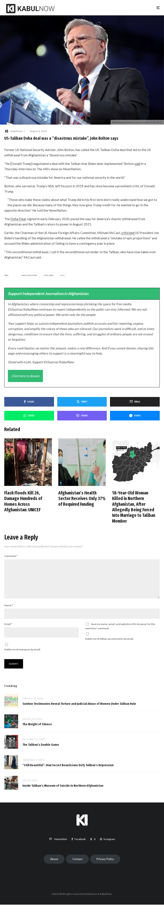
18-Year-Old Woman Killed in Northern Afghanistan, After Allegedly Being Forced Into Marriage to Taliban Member (133, 507)
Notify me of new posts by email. (22, 649)
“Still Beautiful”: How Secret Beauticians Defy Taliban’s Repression (68, 765)
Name (8, 605)
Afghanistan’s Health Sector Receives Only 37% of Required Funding (81, 498)
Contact (77, 859)
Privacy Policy (105, 859)
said (137, 164)
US (63, 275)
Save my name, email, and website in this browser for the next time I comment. (120, 626)
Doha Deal (18, 219)
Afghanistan (30, 275)
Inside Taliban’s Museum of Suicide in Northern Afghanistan (62, 786)
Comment (11, 556)
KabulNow (16, 131)
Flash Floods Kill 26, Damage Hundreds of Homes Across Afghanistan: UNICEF (23, 501)
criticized (128, 233)
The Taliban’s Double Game (40, 745)
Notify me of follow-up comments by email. (109, 638)
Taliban (49, 275)
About (54, 859)
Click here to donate (25, 376)
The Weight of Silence (37, 724)
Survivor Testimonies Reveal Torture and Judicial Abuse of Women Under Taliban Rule (79, 704)
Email (8, 624)
